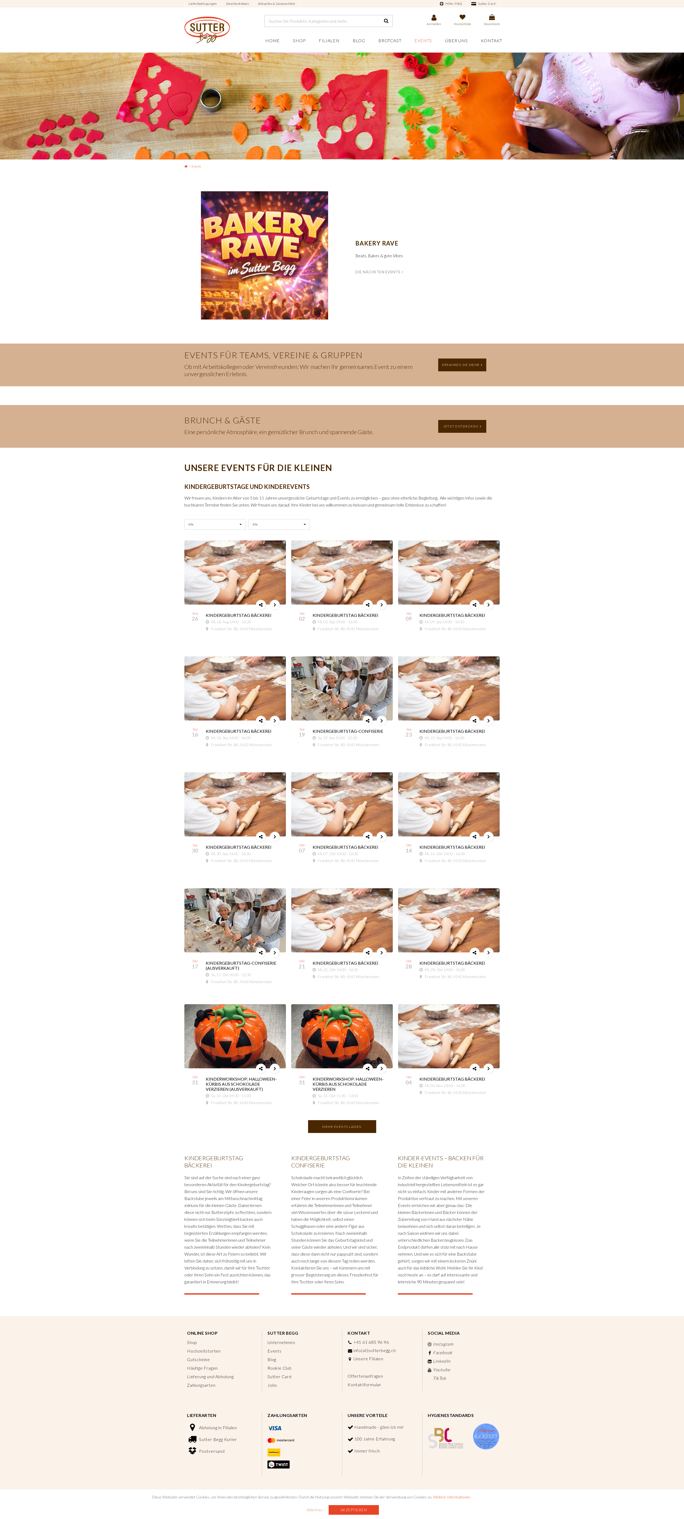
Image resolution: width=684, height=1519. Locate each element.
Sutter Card (486, 4)
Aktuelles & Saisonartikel (276, 4)
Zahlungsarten (201, 1385)
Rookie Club (279, 1367)
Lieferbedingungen (203, 4)
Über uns (456, 40)
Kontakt (492, 40)
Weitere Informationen (452, 1497)
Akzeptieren (354, 1510)
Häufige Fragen (202, 1367)
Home (272, 40)
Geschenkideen (237, 4)
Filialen (329, 40)
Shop (299, 40)
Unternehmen (281, 1342)
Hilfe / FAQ (453, 4)
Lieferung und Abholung (210, 1376)
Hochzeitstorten (204, 1350)
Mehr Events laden (342, 1127)
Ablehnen (315, 1510)
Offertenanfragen (365, 1375)
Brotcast (389, 40)
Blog (359, 40)
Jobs (272, 1385)
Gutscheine (198, 1359)
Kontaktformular (364, 1384)
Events (423, 40)
